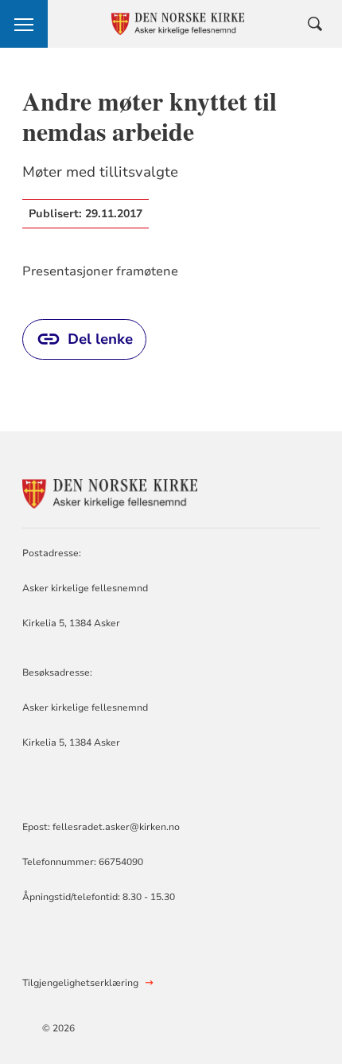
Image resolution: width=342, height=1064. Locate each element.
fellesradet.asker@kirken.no (116, 826)
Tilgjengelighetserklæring (80, 982)
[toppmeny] (24, 24)
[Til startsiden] (109, 491)
